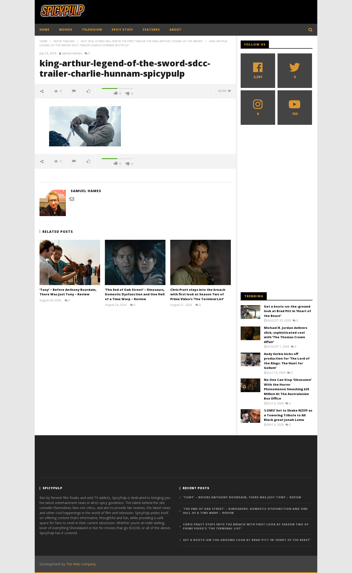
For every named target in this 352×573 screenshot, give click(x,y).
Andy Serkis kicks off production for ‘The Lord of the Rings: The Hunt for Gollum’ (287, 361)
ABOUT (176, 30)
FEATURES (151, 30)
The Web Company (81, 564)
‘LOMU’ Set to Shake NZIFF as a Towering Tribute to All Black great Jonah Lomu (288, 415)
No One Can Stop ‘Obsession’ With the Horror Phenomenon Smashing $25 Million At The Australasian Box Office (288, 389)
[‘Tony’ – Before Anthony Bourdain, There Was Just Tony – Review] (70, 262)
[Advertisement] (225, 11)
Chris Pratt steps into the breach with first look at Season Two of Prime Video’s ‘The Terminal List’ (197, 294)
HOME (45, 30)
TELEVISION (92, 30)
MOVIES (65, 30)
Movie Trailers (64, 41)
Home (43, 41)
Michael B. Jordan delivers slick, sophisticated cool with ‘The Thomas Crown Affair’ (285, 335)
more (223, 91)
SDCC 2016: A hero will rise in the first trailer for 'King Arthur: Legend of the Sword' (142, 41)
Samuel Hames (72, 53)
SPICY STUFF (122, 30)
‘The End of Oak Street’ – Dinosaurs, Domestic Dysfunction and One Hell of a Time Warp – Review (135, 294)
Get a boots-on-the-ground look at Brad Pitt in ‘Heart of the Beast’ (287, 311)
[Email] (72, 199)
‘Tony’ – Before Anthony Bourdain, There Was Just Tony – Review (68, 292)
